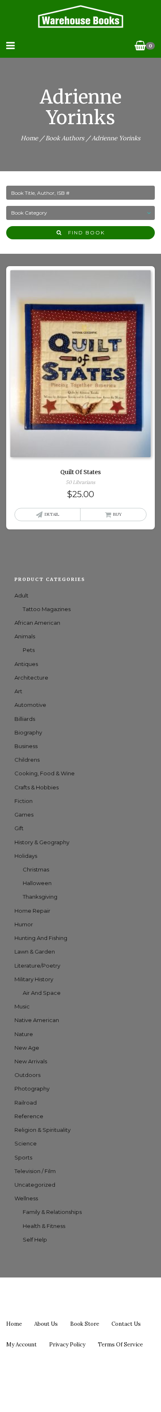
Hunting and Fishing (40, 938)
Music (22, 1006)
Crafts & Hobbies (36, 787)
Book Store (84, 1323)
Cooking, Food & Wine (44, 773)
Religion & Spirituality (42, 1129)
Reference (28, 1116)
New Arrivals (30, 1061)
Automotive (30, 704)
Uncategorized (34, 1184)
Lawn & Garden (34, 951)
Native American (36, 1020)
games (23, 814)
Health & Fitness (44, 1226)
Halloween (37, 883)
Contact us (126, 1323)
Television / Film (35, 1171)
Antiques (26, 664)
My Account (21, 1344)
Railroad (25, 1102)
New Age (26, 1047)
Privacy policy (67, 1344)
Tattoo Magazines (47, 609)
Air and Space (42, 992)
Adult (21, 595)
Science (25, 1143)
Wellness (26, 1198)
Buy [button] (117, 514)
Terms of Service (120, 1344)
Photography (32, 1088)
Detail (52, 514)
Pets (29, 650)
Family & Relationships (52, 1212)
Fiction (23, 801)
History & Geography (41, 842)
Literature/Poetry (37, 965)
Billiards (24, 718)
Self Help (35, 1239)
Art (18, 691)
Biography (28, 732)
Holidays (25, 855)
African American (37, 622)
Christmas (36, 869)
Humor (23, 924)
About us (46, 1323)
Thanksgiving (40, 896)
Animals (24, 636)
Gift (19, 828)
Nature (23, 1034)
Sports (23, 1157)
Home (29, 138)
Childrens (27, 759)
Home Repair (32, 910)
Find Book (83, 232)
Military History (33, 979)
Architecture (31, 677)
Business (26, 746)
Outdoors (27, 1075)
